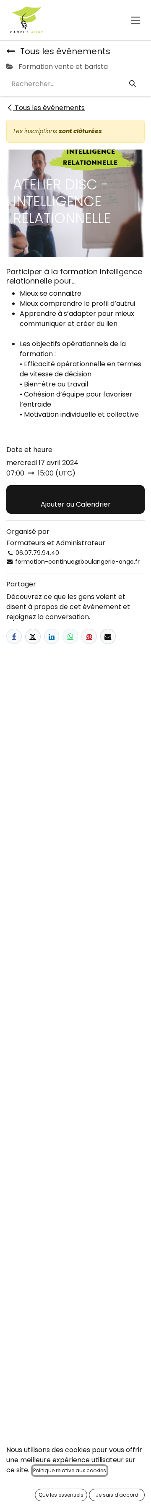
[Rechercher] (132, 84)
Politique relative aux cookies (69, 1470)
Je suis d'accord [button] (117, 1494)
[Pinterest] (89, 636)
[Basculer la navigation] (135, 20)
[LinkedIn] (52, 636)
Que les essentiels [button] (61, 1494)
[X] (33, 636)
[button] (75, 499)
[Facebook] (14, 636)
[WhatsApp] (70, 636)
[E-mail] (108, 636)
